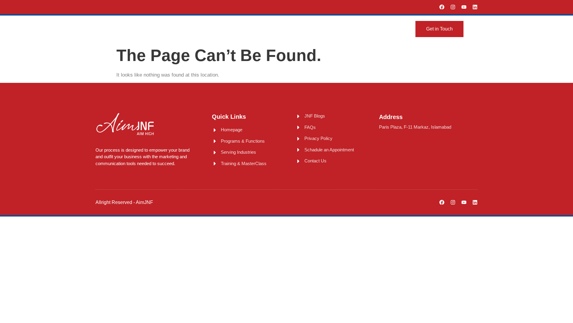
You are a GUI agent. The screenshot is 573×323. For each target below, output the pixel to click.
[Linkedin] (475, 7)
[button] (475, 29)
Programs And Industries (244, 28)
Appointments (362, 28)
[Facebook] (441, 7)
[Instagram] (452, 7)
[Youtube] (463, 7)
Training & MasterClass (312, 28)
